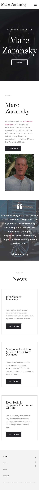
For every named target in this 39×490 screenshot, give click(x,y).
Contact (6, 476)
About (5, 463)
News (5, 469)
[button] (35, 4)
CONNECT (20, 62)
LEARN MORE (13, 148)
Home (5, 456)
